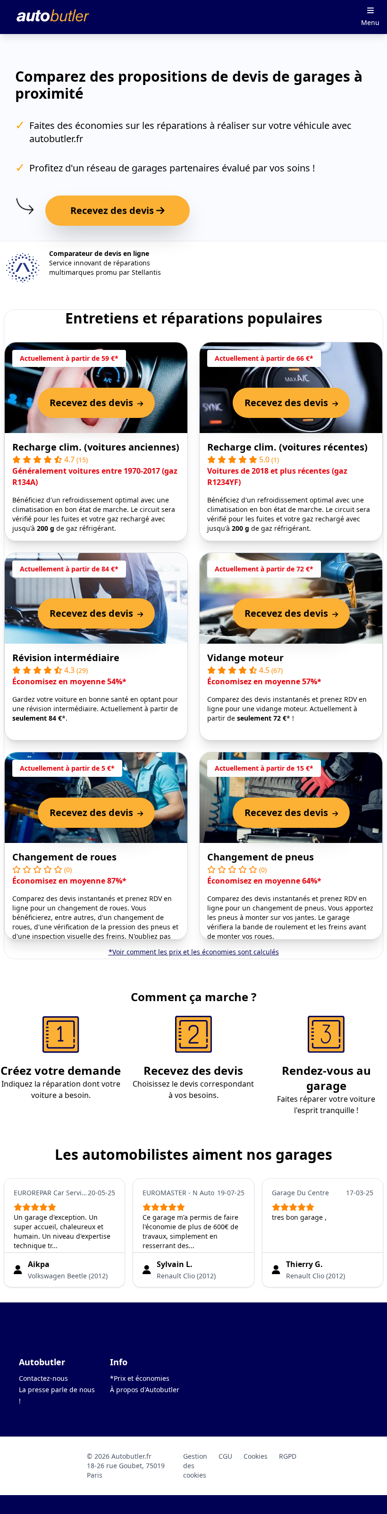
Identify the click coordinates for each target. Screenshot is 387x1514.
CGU (225, 1456)
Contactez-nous (43, 1378)
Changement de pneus (260, 857)
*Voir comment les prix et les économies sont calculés (194, 951)
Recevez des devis (113, 210)
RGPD (287, 1456)
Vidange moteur (245, 657)
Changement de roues (64, 857)
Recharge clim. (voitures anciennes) (95, 447)
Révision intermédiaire (65, 657)
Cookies (256, 1456)
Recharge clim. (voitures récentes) (287, 447)
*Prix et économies (139, 1378)
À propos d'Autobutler (144, 1389)
